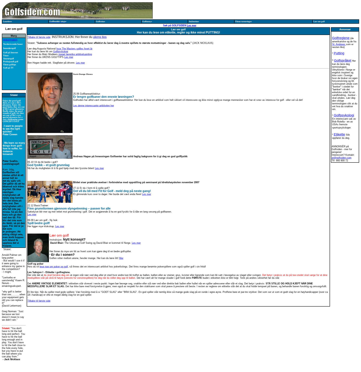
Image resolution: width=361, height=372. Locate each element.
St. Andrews (339, 44)
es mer (147, 194)
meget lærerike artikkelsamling (75, 54)
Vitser (6, 56)
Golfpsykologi (60, 51)
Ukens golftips (9, 65)
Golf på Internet (10, 53)
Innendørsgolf (9, 48)
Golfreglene (341, 38)
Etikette (339, 134)
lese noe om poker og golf (54, 266)
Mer (121, 258)
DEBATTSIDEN (10, 40)
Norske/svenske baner (13, 44)
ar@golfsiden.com (341, 157)
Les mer (191, 25)
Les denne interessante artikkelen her (93, 105)
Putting (339, 53)
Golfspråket (342, 60)
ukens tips (100, 37)
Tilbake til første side (38, 37)
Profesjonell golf (10, 62)
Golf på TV (8, 68)
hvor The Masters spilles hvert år (74, 48)
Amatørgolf (8, 59)
